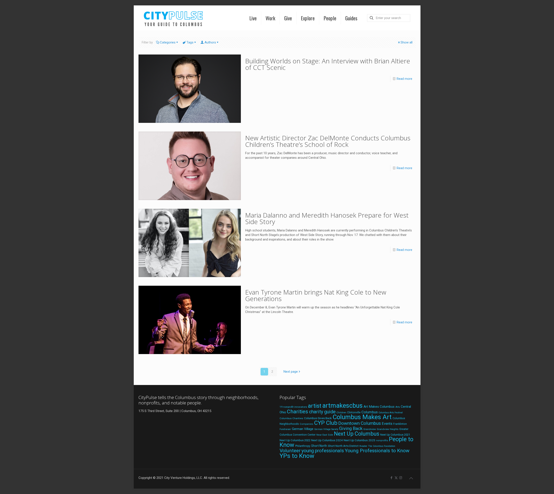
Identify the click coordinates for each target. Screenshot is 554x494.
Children (341, 412)
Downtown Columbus (359, 423)
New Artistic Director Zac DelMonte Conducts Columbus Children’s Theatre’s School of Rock (327, 141)
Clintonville (354, 412)
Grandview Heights (387, 429)
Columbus (369, 412)
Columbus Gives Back (318, 418)
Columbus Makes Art (362, 417)
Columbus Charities (291, 418)
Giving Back (350, 428)
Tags (190, 42)
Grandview (369, 429)
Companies (306, 424)
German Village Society (326, 429)
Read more (404, 79)
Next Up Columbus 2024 (327, 440)
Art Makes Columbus (379, 407)
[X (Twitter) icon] (396, 478)
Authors (210, 42)
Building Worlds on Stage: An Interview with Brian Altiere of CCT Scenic (327, 64)
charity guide (322, 411)
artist (314, 405)
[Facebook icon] (391, 478)
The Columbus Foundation (381, 446)
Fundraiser (285, 429)
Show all (406, 42)
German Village (302, 429)
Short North (319, 445)
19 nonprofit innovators (293, 406)
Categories (168, 42)
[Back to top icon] (411, 478)
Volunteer (290, 450)
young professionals (322, 450)
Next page (290, 372)
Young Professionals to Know (377, 450)
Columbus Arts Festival (390, 412)
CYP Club (325, 423)
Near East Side (324, 434)
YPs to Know (297, 455)
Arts (397, 406)
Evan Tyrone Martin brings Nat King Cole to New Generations (315, 295)
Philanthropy (302, 445)
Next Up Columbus (356, 434)
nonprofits (382, 440)
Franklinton (400, 423)
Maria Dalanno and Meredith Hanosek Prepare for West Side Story (327, 218)
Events (387, 424)
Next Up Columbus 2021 (395, 434)
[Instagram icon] (400, 478)
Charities (297, 411)
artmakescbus (342, 405)
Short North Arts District (343, 445)
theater (363, 445)
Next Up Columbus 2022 (295, 440)
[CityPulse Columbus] (173, 17)
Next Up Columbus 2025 (359, 440)
